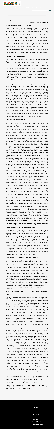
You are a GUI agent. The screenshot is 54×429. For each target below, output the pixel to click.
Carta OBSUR (27, 7)
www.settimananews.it (29, 386)
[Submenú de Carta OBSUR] (30, 7)
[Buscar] (50, 10)
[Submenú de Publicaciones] (38, 7)
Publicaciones (35, 7)
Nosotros (42, 7)
